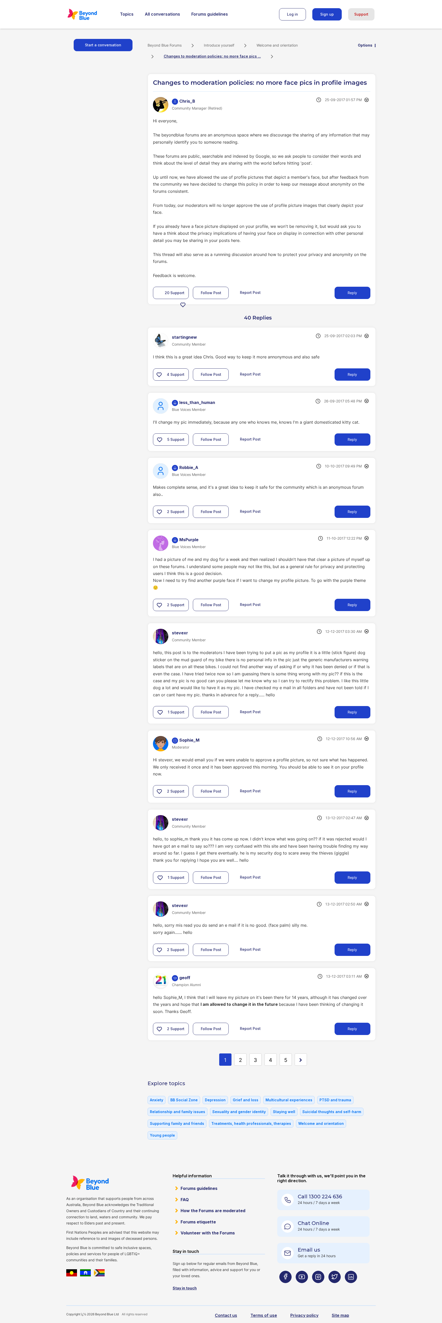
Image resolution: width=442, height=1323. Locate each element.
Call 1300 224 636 (320, 1196)
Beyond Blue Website (89, 1183)
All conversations (162, 14)
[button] (183, 305)
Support (361, 14)
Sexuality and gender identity (239, 1111)
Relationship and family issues (177, 1111)
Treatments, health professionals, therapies (251, 1123)
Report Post (250, 292)
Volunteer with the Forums (208, 1232)
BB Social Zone (184, 1100)
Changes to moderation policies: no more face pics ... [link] (212, 56)
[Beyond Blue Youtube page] (302, 1287)
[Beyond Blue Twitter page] (334, 1287)
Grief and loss (245, 1100)
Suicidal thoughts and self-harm (331, 1111)
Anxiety (156, 1100)
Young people (162, 1135)
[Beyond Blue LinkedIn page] (351, 1287)
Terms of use (263, 1315)
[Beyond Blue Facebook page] (285, 1287)
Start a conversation (103, 45)
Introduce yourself (219, 45)
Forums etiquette (198, 1221)
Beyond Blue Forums (89, 14)
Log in (292, 14)
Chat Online (313, 1223)
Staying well (284, 1111)
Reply (352, 293)
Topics (127, 14)
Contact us (226, 1315)
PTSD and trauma (335, 1100)
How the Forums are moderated (213, 1210)
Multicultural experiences (289, 1100)
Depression (215, 1100)
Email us (309, 1250)
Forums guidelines (209, 14)
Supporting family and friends (177, 1123)
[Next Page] (301, 1059)
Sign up (327, 14)
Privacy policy (304, 1315)
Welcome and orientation (277, 45)
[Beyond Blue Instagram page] (318, 1287)
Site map (340, 1315)
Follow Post (211, 293)
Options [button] (365, 45)
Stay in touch (185, 1288)
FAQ (185, 1199)
